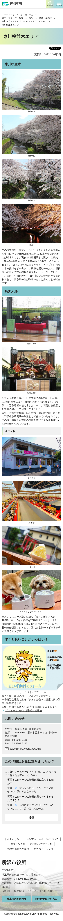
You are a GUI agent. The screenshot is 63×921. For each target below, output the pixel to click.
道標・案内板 (45, 18)
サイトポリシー (13, 839)
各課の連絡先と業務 (18, 849)
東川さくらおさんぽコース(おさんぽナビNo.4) (24, 21)
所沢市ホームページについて (42, 839)
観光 (31, 18)
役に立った (25, 787)
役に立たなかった (26, 791)
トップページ (8, 15)
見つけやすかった (29, 805)
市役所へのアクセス (41, 844)
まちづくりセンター (45, 849)
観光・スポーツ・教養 (12, 18)
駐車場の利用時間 (16, 899)
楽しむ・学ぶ (26, 15)
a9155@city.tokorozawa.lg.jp (25, 748)
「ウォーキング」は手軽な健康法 (23, 710)
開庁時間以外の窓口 (46, 899)
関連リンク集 (18, 844)
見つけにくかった (34, 808)
